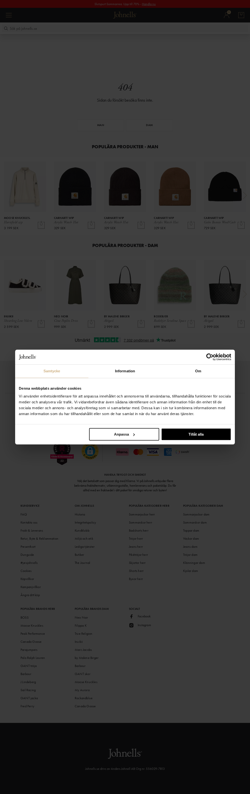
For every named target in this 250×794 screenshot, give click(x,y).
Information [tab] (125, 371)
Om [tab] (198, 371)
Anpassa (121, 434)
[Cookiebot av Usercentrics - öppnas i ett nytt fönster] (209, 357)
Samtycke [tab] (51, 371)
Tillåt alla (196, 434)
